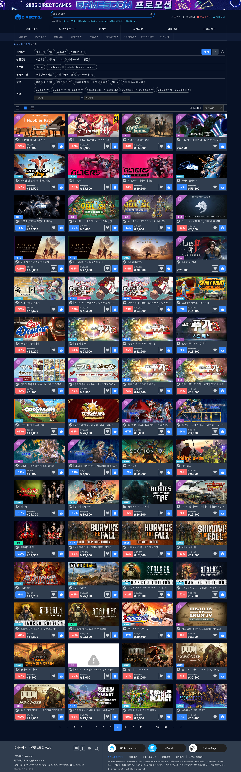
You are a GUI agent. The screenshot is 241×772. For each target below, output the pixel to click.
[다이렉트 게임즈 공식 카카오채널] (89, 748)
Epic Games (54, 67)
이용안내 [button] (172, 29)
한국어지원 (146, 36)
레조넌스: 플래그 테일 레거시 (75, 21)
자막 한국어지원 (44, 74)
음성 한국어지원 (64, 74)
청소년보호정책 (149, 756)
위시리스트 (205, 17)
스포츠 (93, 82)
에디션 (52, 59)
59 (165, 727)
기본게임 (40, 59)
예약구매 (164, 36)
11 (141, 727)
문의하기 (19, 747)
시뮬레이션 (80, 82)
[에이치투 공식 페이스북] (82, 748)
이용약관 (133, 756)
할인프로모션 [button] (66, 29)
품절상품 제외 (77, 51)
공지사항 (138, 29)
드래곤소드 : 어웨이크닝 (98, 21)
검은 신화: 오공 (131, 21)
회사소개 (180, 756)
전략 (68, 82)
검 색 (206, 51)
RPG (59, 82)
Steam (39, 67)
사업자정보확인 (196, 756)
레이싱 (115, 82)
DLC (62, 59)
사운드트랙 (74, 59)
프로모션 (61, 51)
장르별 (93, 36)
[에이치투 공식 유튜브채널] (76, 748)
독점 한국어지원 (85, 74)
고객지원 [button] (208, 29)
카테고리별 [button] (111, 36)
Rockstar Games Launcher (80, 67)
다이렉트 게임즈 (22, 44)
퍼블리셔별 (128, 36)
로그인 (177, 17)
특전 (51, 51)
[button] (222, 51)
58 (157, 727)
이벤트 (102, 29)
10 (132, 727)
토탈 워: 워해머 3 (116, 21)
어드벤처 (48, 82)
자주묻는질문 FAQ (39, 747)
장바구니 (220, 17)
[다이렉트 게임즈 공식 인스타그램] (96, 748)
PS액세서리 (41, 36)
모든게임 (23, 36)
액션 (38, 82)
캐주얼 (104, 82)
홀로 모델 (58, 36)
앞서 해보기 (137, 82)
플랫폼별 (75, 36)
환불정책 (166, 756)
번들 (85, 59)
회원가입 (190, 17)
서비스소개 (32, 29)
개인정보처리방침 (115, 756)
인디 (124, 82)
